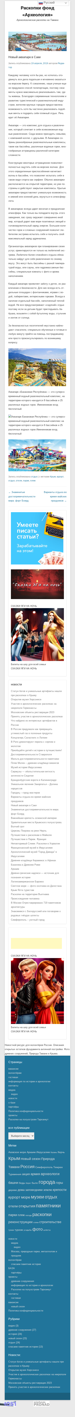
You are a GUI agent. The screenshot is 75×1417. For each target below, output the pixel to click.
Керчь (61, 1152)
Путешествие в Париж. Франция (28, 839)
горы (59, 1183)
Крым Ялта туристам (22, 890)
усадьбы (28, 1230)
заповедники (34, 1189)
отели (19, 480)
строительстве (50, 1222)
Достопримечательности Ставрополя (31, 754)
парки (26, 480)
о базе (11, 1102)
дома (21, 1189)
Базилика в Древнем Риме (25, 864)
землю (47, 1189)
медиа (11, 1090)
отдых (34, 476)
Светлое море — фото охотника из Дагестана (36, 886)
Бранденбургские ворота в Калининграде (33, 780)
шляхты (47, 1230)
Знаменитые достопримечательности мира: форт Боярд (21, 496)
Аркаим (15, 869)
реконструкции (20, 1222)
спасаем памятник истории (26, 1264)
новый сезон (18, 1306)
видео (14, 1094)
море (25, 1197)
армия (35, 1174)
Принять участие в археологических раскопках (37, 716)
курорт (60, 476)
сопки (36, 1222)
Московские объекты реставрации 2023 (32, 712)
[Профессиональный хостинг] (8, 1405)
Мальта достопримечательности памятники (35, 758)
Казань (54, 1152)
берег (28, 1183)
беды (22, 1182)
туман (11, 1230)
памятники (48, 1205)
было (35, 1182)
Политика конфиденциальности (25, 1111)
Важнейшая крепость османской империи (34, 818)
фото (37, 1229)
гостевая (13, 1077)
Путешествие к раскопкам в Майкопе (31, 835)
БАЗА (11, 1268)
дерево (12, 1190)
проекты (12, 1115)
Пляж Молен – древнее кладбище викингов (35, 763)
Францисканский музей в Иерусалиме (32, 847)
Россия (27, 1166)
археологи (50, 1174)
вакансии (13, 1068)
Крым (53, 476)
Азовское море (17, 1152)
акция (26, 1174)
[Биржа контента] (37, 563)
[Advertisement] (36, 943)
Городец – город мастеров (25, 792)
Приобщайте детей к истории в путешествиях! (36, 750)
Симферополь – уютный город (28, 919)
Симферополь (44, 1167)
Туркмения (14, 1174)
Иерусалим (43, 1152)
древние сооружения (22, 1281)
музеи (37, 1196)
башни (13, 1183)
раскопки (42, 1214)
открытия (27, 1206)
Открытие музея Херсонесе (26, 699)
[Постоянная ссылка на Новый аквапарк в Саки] (37, 41)
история (12, 1334)
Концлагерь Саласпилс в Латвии (29, 737)
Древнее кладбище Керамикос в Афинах (33, 860)
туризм (19, 1229)
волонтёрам (14, 1073)
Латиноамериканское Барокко (27, 881)
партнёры (13, 1106)
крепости (59, 1190)
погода (28, 1215)
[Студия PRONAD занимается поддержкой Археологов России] (41, 1405)
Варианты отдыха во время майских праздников (55, 496)
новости (12, 1098)
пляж (32, 480)
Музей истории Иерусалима (26, 767)
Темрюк (58, 1167)
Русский (49, 2)
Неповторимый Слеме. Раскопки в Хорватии (35, 843)
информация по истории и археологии (29, 1081)
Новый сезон (30, 1159)
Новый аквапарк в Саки (24, 57)
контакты (13, 1085)
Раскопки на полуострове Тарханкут (28, 1119)
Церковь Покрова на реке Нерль (29, 830)
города (47, 1182)
